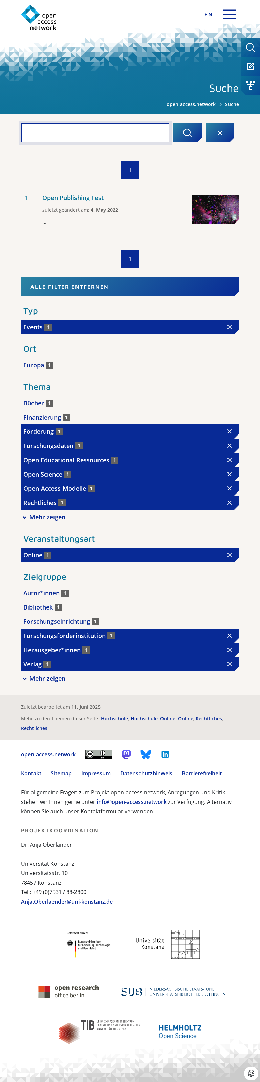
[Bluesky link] (146, 754)
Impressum (96, 773)
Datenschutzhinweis (146, 773)
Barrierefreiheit (202, 773)
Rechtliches (209, 718)
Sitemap (61, 773)
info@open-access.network (132, 802)
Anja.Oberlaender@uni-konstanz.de (67, 901)
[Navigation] (229, 14)
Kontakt (31, 773)
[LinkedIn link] (165, 754)
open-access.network (191, 104)
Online (168, 718)
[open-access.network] (39, 17)
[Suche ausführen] (187, 132)
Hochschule (115, 718)
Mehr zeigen (47, 517)
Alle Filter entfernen (69, 287)
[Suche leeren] (220, 132)
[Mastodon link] (126, 754)
